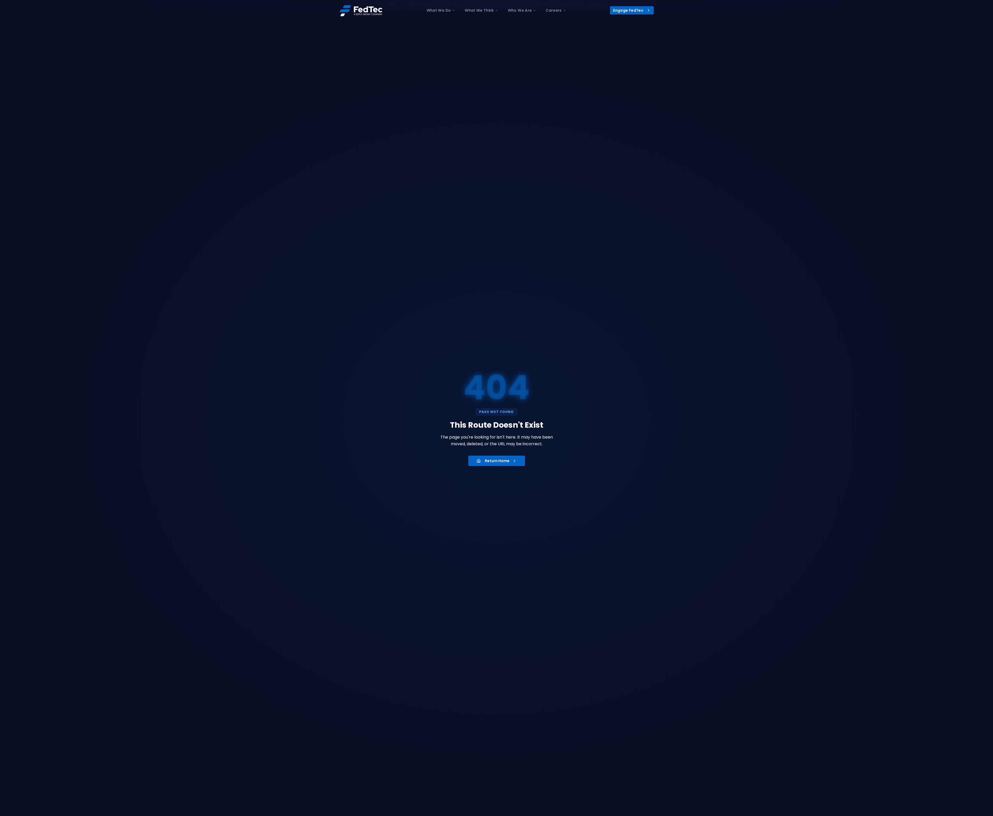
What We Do (439, 10)
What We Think (479, 10)
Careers (553, 10)
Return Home (497, 460)
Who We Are (520, 10)
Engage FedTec (628, 10)
